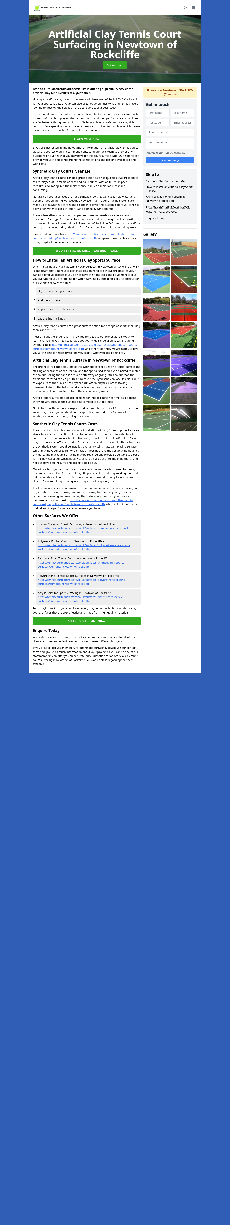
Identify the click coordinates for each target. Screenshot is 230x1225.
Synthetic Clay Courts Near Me (165, 181)
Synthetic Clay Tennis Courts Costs (168, 206)
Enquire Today (155, 218)
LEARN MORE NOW (86, 139)
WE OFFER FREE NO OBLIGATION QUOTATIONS (87, 251)
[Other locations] (185, 7)
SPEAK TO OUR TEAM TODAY (86, 621)
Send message (170, 160)
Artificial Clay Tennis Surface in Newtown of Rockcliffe (165, 199)
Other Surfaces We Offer (161, 212)
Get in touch (115, 65)
